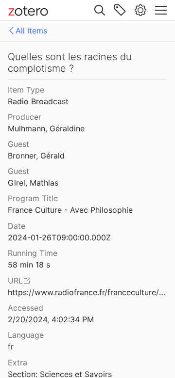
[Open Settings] (140, 10)
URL (15, 280)
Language (26, 335)
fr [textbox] (11, 346)
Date (16, 226)
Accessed (25, 308)
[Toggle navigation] (161, 10)
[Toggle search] (99, 10)
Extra (17, 362)
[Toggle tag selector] (120, 10)
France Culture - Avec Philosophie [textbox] (70, 210)
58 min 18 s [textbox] (29, 264)
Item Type (26, 89)
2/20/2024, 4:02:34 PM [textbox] (51, 319)
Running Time (32, 253)
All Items (31, 30)
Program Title (33, 198)
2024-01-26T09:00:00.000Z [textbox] (59, 237)
